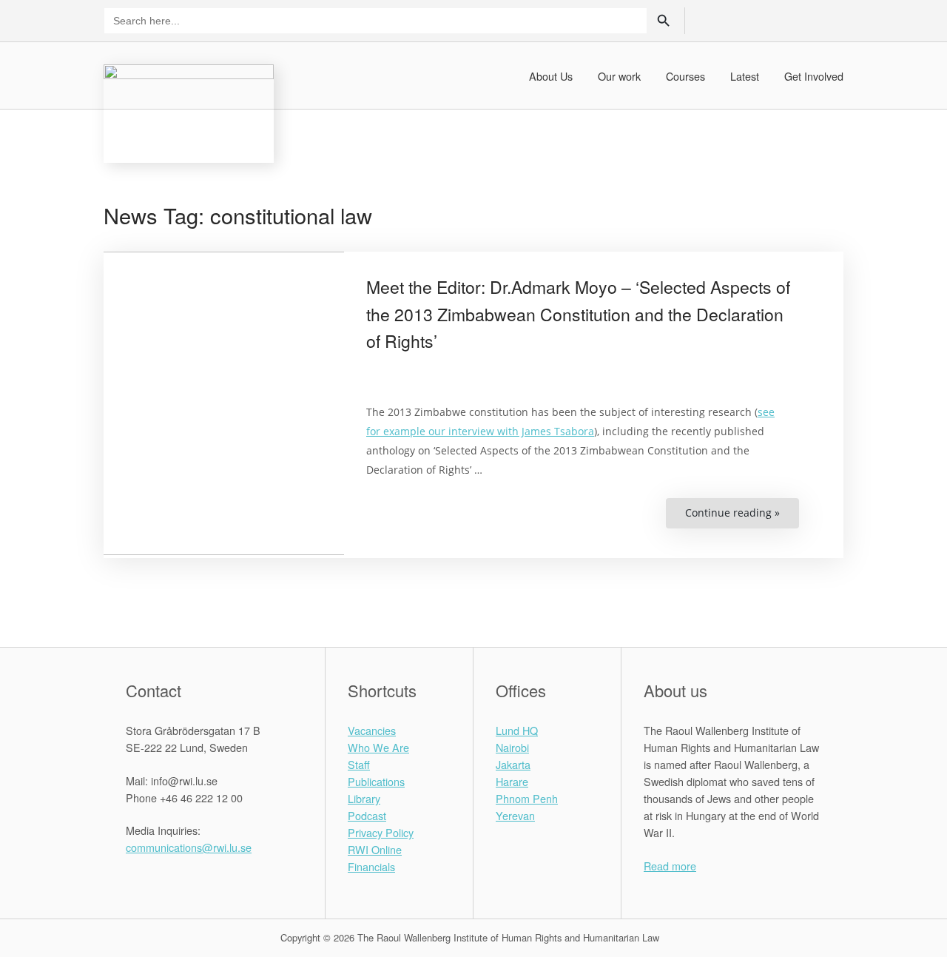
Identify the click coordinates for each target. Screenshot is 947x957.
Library (364, 798)
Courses (685, 76)
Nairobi (512, 747)
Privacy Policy (381, 832)
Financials (371, 866)
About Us (551, 76)
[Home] (189, 111)
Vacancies (372, 730)
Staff (359, 764)
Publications (376, 781)
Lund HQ (517, 730)
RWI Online (375, 849)
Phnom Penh (527, 798)
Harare (512, 781)
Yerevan (515, 815)
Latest (744, 76)
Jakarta (513, 764)
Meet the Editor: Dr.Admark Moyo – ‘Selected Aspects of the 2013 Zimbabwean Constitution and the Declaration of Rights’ (578, 314)
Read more (670, 865)
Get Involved (813, 76)
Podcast (367, 815)
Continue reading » (742, 517)
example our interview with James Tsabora (488, 431)
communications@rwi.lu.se (189, 847)
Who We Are (378, 747)
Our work (619, 76)
